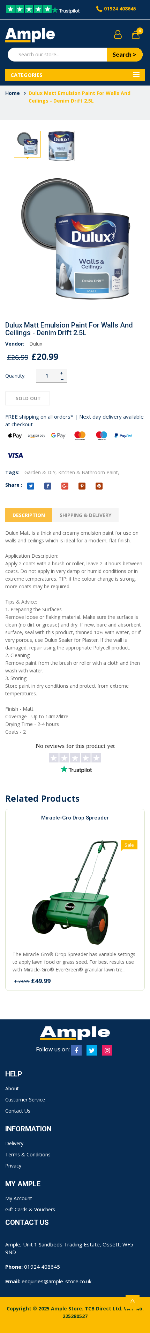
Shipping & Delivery (85, 515)
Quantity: (15, 375)
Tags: (12, 472)
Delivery (14, 1143)
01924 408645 (120, 8)
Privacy (13, 1165)
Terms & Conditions (28, 1154)
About (12, 1088)
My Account (18, 1198)
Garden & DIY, (40, 472)
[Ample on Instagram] (107, 1050)
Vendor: (14, 343)
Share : (13, 485)
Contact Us (17, 1110)
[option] (27, 144)
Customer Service (25, 1099)
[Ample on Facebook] (76, 1050)
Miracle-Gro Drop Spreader (75, 818)
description (29, 515)
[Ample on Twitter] (92, 1050)
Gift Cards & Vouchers (30, 1209)
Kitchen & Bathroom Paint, (88, 472)
